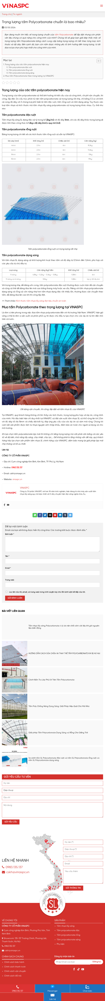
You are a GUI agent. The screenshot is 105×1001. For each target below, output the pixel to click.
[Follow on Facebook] (74, 969)
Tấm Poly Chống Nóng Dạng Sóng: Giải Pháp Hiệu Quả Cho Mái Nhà (59, 706)
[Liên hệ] (52, 995)
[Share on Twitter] (45, 515)
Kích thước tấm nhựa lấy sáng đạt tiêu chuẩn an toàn (41, 301)
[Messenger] (52, 986)
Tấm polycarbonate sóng (68, 940)
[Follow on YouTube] (83, 969)
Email (8, 568)
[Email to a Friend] (50, 515)
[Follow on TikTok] (78, 969)
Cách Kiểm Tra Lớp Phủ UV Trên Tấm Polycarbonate (51, 680)
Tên (7, 556)
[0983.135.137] (17, 986)
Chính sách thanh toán (15, 967)
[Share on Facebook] (40, 515)
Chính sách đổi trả (12, 976)
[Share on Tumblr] (65, 515)
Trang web (9, 580)
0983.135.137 (14, 867)
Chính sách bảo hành (14, 962)
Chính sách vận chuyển (15, 971)
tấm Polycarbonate (64, 35)
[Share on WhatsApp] (35, 515)
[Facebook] (4, 505)
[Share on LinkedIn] (60, 515)
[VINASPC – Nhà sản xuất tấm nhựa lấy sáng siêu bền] (15, 5)
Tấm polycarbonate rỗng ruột (21, 70)
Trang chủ (6, 14)
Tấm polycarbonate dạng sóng (21, 73)
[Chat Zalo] (87, 986)
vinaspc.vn (17, 479)
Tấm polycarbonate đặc (68, 930)
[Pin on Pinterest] (55, 515)
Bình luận (9, 534)
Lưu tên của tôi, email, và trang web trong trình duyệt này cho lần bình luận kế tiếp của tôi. (47, 592)
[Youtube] (8, 505)
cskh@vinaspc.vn (17, 872)
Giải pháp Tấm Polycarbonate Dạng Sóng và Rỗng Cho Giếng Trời (58, 733)
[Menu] (101, 6)
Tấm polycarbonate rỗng (68, 935)
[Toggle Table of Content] (97, 61)
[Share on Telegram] (70, 515)
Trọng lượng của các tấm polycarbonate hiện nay (27, 65)
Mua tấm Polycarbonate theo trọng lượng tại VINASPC (29, 76)
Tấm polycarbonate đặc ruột (20, 67)
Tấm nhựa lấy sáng (65, 926)
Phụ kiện (60, 944)
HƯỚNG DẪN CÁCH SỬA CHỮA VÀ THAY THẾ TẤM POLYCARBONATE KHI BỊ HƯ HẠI (64, 653)
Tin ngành (17, 14)
